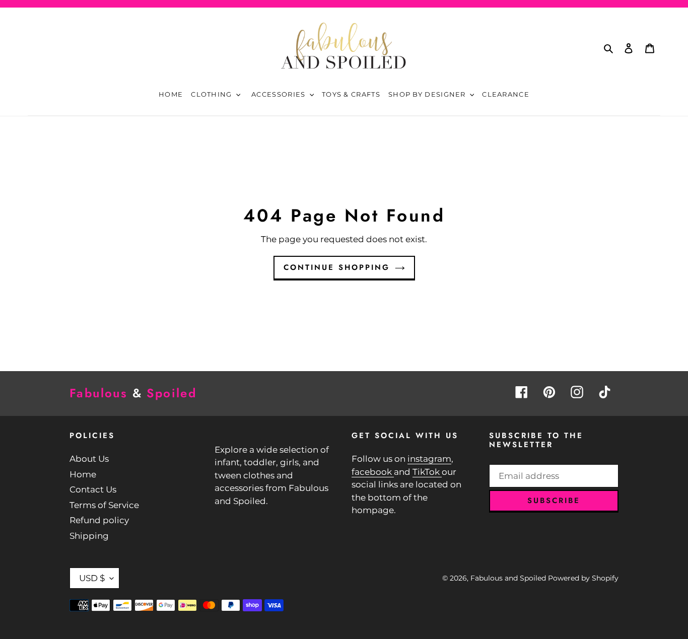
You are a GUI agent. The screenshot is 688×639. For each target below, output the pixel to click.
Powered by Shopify (583, 578)
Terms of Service (104, 505)
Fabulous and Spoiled (508, 578)
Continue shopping (337, 267)
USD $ (92, 578)
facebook (373, 472)
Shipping (89, 536)
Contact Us (93, 489)
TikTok (427, 472)
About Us (89, 459)
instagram (429, 459)
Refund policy (99, 520)
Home (83, 474)
